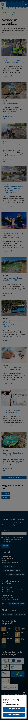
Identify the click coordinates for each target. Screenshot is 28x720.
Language (22, 692)
